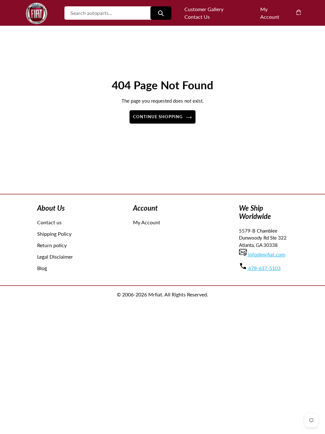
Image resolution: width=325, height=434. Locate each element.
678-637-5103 (264, 268)
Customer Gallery (203, 9)
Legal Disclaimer (55, 257)
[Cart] (298, 12)
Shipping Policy (54, 234)
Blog (42, 268)
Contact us (49, 222)
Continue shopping (158, 116)
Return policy (52, 245)
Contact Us (197, 17)
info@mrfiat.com (266, 254)
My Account (146, 222)
